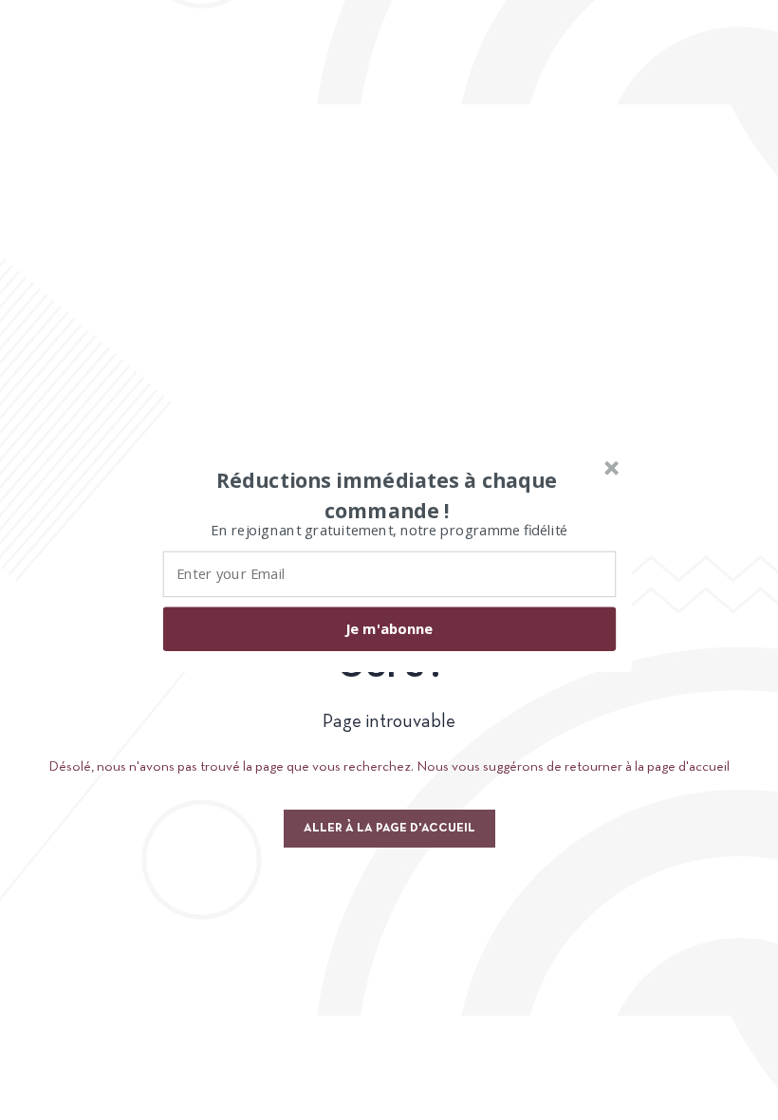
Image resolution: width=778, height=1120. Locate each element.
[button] (387, 494)
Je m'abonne (389, 628)
